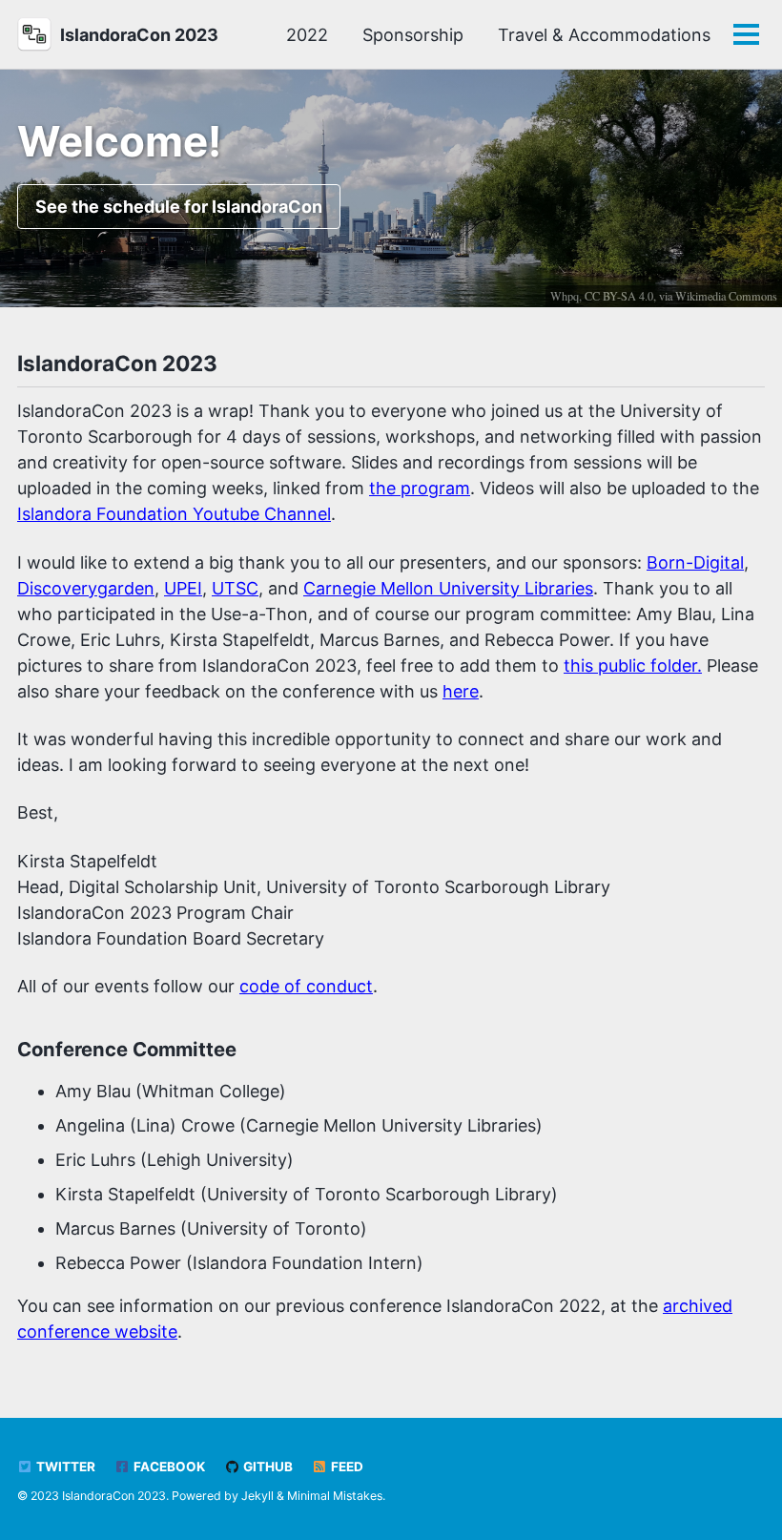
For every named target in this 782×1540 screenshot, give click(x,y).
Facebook (168, 1466)
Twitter (64, 1466)
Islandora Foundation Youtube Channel (174, 514)
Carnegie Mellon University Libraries (448, 588)
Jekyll (257, 1495)
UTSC (235, 588)
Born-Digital (695, 562)
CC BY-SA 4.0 (619, 295)
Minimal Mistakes (334, 1495)
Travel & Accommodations (604, 35)
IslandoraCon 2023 (139, 35)
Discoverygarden (85, 588)
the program (419, 488)
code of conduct (306, 986)
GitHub (266, 1466)
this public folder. (633, 666)
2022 (307, 35)
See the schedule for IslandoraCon (178, 207)
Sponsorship (412, 35)
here (460, 691)
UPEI (183, 588)
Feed (345, 1466)
